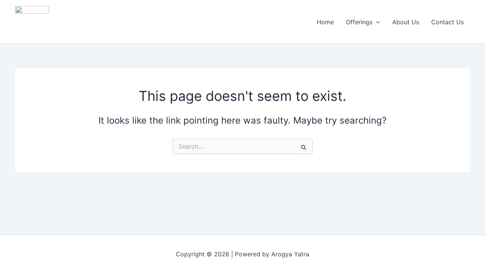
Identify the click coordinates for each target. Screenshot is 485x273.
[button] (376, 22)
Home (325, 22)
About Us (405, 22)
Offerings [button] (359, 22)
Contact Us (447, 22)
